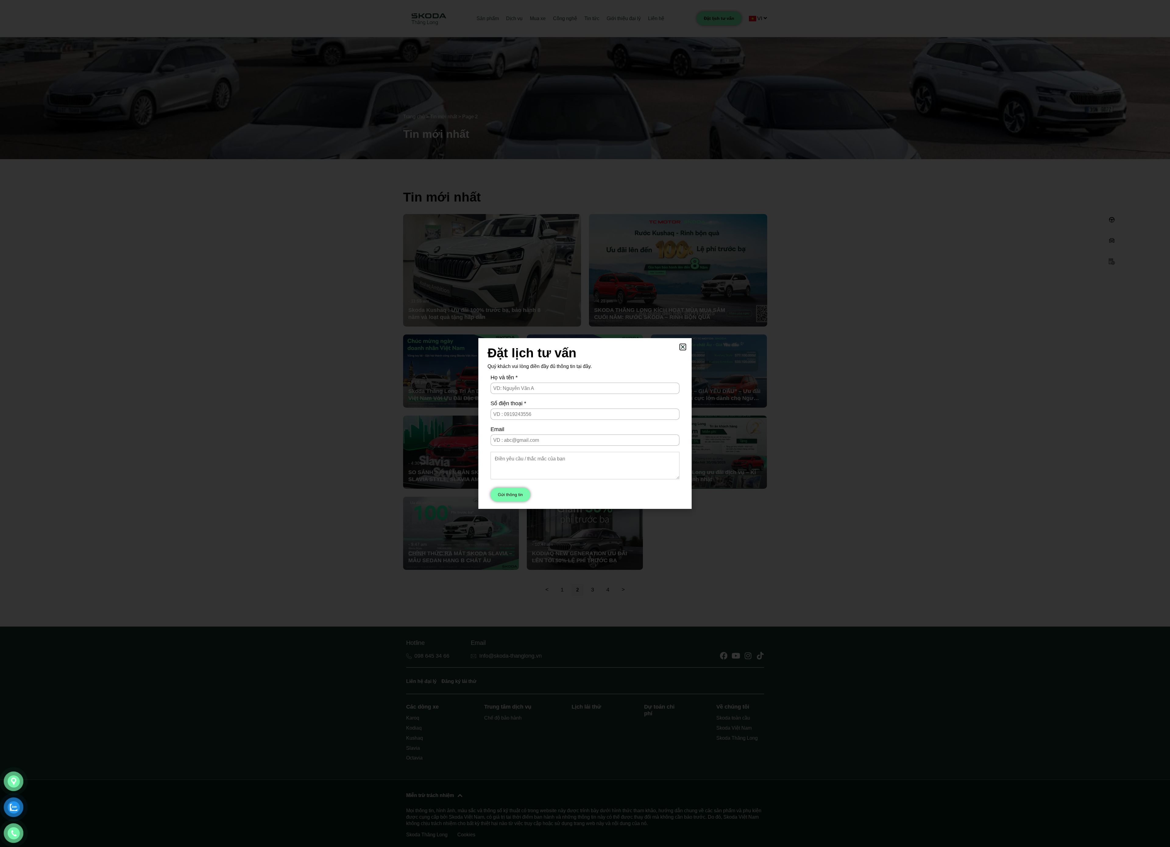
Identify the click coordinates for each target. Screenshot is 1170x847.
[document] (585, 423)
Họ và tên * (504, 377)
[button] (683, 347)
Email (497, 429)
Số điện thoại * (508, 403)
